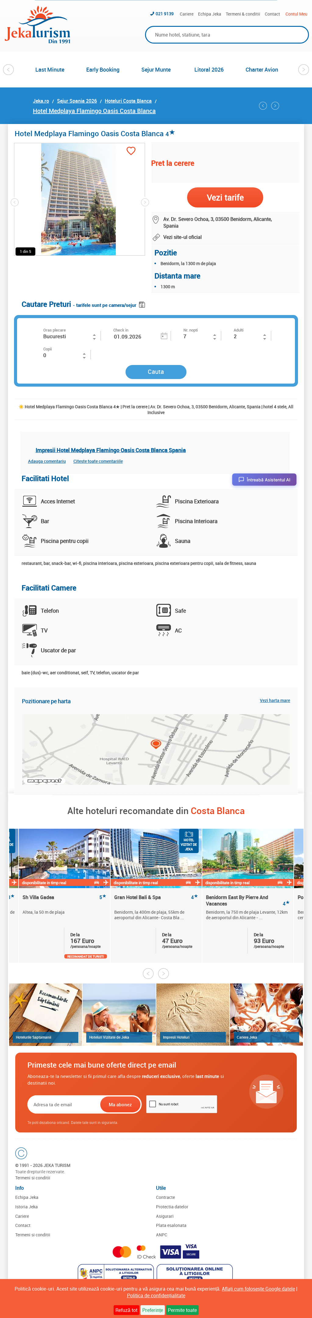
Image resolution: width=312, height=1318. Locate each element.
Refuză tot (126, 1310)
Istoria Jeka (26, 1207)
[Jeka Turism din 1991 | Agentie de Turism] (37, 41)
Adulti (238, 330)
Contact (272, 14)
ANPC (161, 1235)
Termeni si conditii (32, 1178)
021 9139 (165, 13)
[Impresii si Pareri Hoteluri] (192, 1014)
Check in (120, 330)
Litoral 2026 (209, 69)
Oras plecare (54, 330)
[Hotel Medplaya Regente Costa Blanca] (275, 106)
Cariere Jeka (247, 1037)
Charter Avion (262, 69)
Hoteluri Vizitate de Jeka (109, 1037)
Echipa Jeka (209, 14)
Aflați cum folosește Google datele (258, 1288)
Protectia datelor (172, 1207)
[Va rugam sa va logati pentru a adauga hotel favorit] (131, 151)
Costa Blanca (218, 810)
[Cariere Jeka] (266, 1014)
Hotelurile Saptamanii (33, 1037)
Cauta (156, 371)
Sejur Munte (156, 69)
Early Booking (102, 69)
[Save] (142, 303)
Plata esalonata (171, 1225)
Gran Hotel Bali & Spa (156, 897)
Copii (47, 349)
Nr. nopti (190, 330)
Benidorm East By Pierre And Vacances (248, 900)
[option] (49, 69)
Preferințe (152, 1310)
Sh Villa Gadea (64, 897)
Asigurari (165, 1216)
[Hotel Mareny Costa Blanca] (263, 106)
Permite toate (182, 1310)
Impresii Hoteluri (176, 1037)
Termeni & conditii (243, 14)
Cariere (186, 14)
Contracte (165, 1197)
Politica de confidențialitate (156, 1295)
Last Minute (49, 69)
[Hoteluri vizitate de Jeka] (119, 1014)
